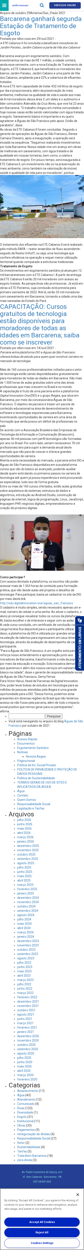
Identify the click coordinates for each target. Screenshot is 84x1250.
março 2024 (25, 932)
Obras (21, 1125)
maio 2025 (24, 876)
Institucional (25, 1121)
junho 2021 (24, 1019)
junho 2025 (24, 871)
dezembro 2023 (28, 941)
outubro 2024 (26, 906)
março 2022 (25, 993)
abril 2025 (24, 880)
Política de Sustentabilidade (36, 778)
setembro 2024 (27, 910)
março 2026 (25, 837)
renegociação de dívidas (33, 1134)
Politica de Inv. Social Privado (36, 765)
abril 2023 (24, 975)
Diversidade (25, 1112)
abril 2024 (24, 928)
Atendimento (26, 1099)
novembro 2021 (28, 1006)
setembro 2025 (27, 859)
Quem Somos (26, 799)
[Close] (77, 1194)
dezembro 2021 (28, 1001)
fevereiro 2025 (27, 889)
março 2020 (25, 1075)
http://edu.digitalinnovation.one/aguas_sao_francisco (36, 603)
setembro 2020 (27, 1049)
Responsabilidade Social (33, 804)
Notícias (22, 752)
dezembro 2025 (28, 846)
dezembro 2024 (28, 897)
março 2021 (25, 1023)
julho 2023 (24, 962)
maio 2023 (24, 971)
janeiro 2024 (25, 936)
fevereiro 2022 (27, 997)
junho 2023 (24, 967)
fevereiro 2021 (27, 1027)
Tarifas (22, 1151)
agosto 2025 (25, 863)
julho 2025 (24, 867)
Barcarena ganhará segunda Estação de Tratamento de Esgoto (41, 26)
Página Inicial (26, 761)
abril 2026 (24, 833)
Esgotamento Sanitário (33, 748)
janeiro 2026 (25, 841)
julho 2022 (24, 984)
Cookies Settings (42, 1243)
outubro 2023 (26, 949)
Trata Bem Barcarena (32, 1155)
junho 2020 (24, 1062)
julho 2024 (24, 919)
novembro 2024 (28, 902)
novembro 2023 (28, 945)
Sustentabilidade (28, 1147)
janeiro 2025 (25, 893)
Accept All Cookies (42, 1222)
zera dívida (24, 1160)
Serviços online (65, 5)
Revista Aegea (36, 756)
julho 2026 (24, 820)
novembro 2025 (28, 850)
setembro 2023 (27, 954)
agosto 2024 (25, 915)
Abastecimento (27, 1091)
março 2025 (25, 884)
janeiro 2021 (25, 1032)
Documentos (26, 743)
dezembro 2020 (28, 1036)
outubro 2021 (26, 1010)
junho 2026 (24, 824)
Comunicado (25, 1104)
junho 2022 (24, 988)
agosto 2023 (25, 958)
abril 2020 (24, 1070)
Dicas (21, 1108)
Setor (21, 1142)
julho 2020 (24, 1057)
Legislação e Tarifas (30, 808)
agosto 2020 (25, 1053)
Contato (22, 795)
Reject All (42, 1232)
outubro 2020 (26, 1044)
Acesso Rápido (27, 739)
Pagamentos (26, 1129)
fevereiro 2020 (27, 1079)
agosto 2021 (25, 1014)
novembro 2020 (28, 1040)
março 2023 (25, 980)
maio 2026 (24, 828)
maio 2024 (24, 923)
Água (21, 791)
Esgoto (22, 1117)
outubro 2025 (26, 854)
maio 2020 (24, 1066)
